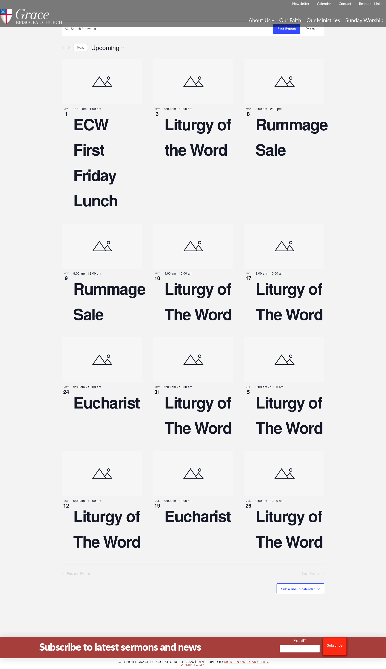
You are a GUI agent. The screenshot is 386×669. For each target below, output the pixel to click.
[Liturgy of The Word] (193, 246)
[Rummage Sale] (284, 81)
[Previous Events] (63, 47)
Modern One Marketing (247, 662)
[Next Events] (68, 47)
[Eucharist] (102, 359)
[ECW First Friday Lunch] (102, 81)
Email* (299, 641)
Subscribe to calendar (298, 589)
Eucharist (106, 402)
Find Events (286, 28)
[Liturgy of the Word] (193, 81)
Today (80, 47)
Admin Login (193, 665)
